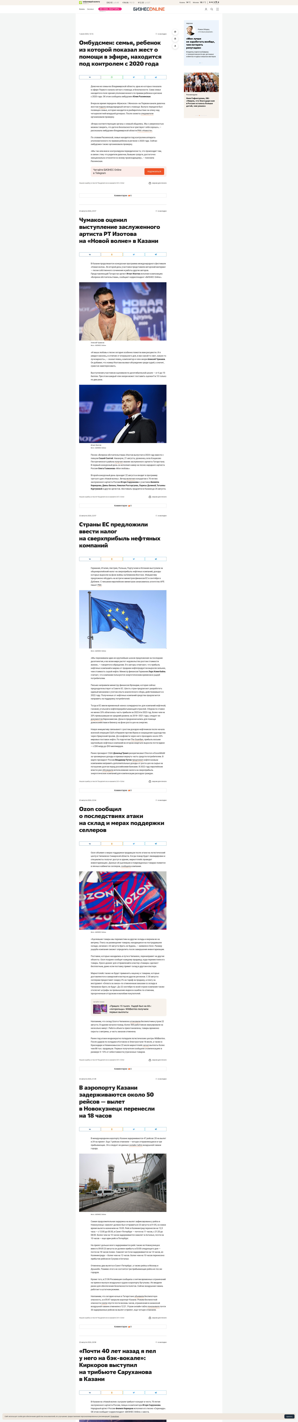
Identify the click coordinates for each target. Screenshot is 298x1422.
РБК (100, 585)
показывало (154, 1306)
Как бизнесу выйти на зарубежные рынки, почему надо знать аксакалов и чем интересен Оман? (201, 54)
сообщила (126, 866)
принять (289, 1416)
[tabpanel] (201, 42)
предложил (137, 760)
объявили (139, 1296)
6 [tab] (201, 115)
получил (119, 461)
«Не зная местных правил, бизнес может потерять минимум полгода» (199, 43)
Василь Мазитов (204, 29)
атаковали (135, 1021)
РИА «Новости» (144, 130)
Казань (182, 2)
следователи (147, 113)
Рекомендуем (191, 95)
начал (146, 1045)
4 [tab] (199, 115)
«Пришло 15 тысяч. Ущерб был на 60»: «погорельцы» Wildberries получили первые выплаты (130, 1009)
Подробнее (114, 1416)
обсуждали (107, 770)
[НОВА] (110, 10)
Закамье (90, 9)
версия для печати (159, 183)
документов (97, 719)
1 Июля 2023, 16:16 (86, 34)
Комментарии (123, 195)
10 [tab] (206, 115)
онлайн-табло (135, 1145)
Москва (196, 2)
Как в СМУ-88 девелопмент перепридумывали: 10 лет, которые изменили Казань (199, 101)
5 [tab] (200, 115)
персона (189, 23)
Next (216, 63)
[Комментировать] (175, 32)
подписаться (154, 171)
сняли (104, 1303)
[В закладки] (175, 39)
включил (130, 478)
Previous (187, 63)
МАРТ (200, 32)
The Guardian (137, 739)
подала (102, 107)
